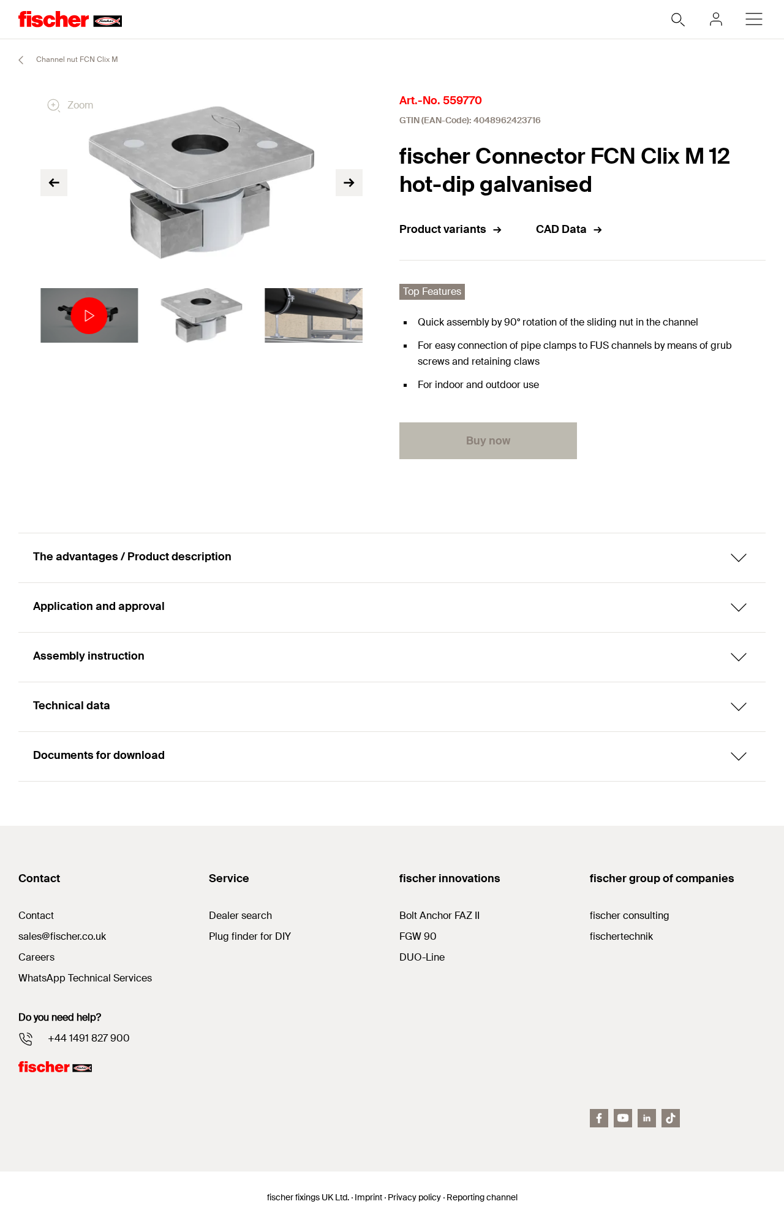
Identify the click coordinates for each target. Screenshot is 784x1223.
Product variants (442, 229)
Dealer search (240, 915)
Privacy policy (414, 1197)
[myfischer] (716, 19)
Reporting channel (482, 1197)
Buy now (488, 440)
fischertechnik (621, 936)
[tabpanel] (89, 315)
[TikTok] (671, 1118)
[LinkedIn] (647, 1118)
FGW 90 (418, 936)
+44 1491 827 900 (89, 1038)
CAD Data (561, 229)
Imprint (368, 1197)
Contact (36, 915)
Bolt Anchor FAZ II (439, 915)
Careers (36, 957)
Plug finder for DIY (250, 936)
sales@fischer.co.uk (62, 936)
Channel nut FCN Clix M (76, 59)
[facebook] (599, 1118)
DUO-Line (422, 957)
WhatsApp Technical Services (85, 978)
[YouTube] (623, 1118)
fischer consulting (629, 915)
